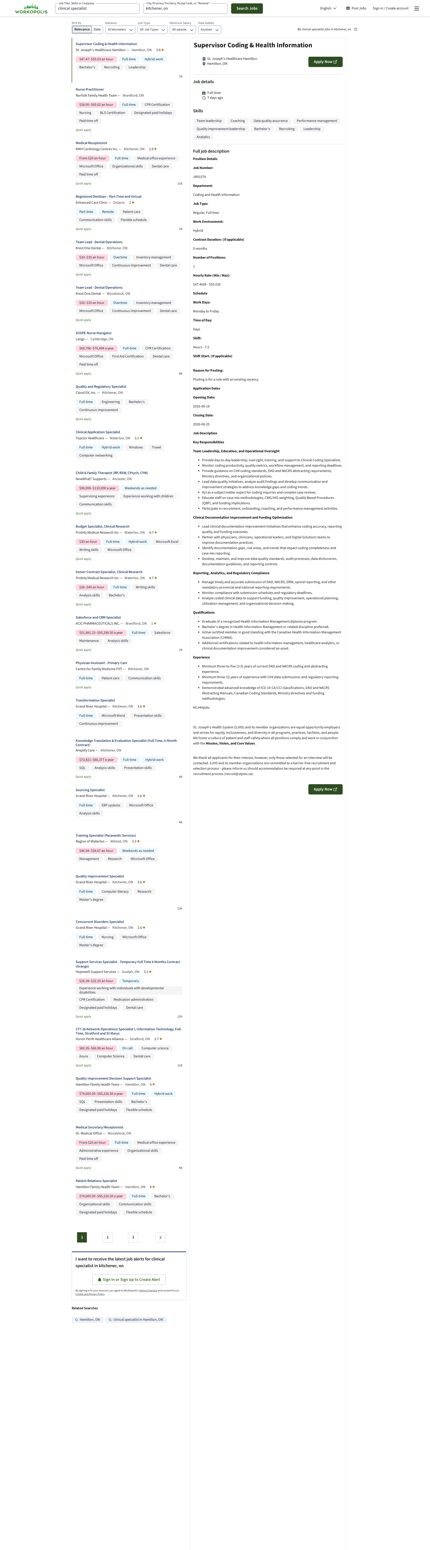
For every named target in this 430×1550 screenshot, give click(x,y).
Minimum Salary (180, 23)
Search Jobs (247, 8)
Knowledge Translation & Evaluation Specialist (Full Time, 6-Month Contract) (126, 743)
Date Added (206, 23)
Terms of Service (148, 1290)
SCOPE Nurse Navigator (94, 333)
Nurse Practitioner (90, 89)
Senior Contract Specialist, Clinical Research (109, 572)
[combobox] (97, 8)
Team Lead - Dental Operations (99, 242)
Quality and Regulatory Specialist (101, 387)
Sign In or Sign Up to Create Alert (131, 1279)
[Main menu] (416, 8)
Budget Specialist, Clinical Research (102, 526)
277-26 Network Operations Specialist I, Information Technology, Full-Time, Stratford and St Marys (129, 1031)
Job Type (144, 23)
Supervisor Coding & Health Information (106, 44)
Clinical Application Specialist (98, 432)
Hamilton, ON (90, 1319)
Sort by (76, 23)
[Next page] (160, 1237)
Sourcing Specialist (90, 790)
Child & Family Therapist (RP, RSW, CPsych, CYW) (112, 473)
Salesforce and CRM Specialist (98, 617)
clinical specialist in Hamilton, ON (138, 1319)
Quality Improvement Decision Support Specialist (113, 1078)
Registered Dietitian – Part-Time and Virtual (108, 197)
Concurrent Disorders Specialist (100, 922)
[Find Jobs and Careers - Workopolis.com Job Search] (31, 8)
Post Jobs (359, 8)
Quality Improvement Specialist (100, 876)
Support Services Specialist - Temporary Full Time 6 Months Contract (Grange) (128, 964)
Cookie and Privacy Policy (90, 1294)
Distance (111, 23)
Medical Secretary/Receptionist (99, 1127)
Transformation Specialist (95, 700)
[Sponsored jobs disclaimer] (355, 29)
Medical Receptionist (91, 143)
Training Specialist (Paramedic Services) (106, 835)
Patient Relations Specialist (96, 1181)
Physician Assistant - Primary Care (101, 663)
